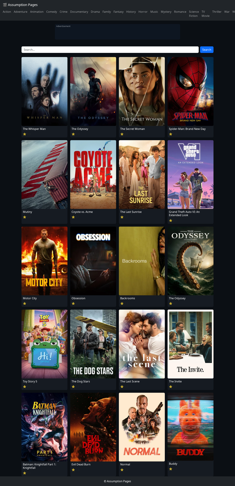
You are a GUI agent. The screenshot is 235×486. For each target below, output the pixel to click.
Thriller (217, 12)
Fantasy (119, 12)
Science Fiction (194, 14)
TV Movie (206, 14)
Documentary (79, 12)
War (227, 12)
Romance (180, 12)
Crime (63, 12)
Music (154, 12)
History (131, 12)
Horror (143, 12)
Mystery (166, 12)
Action (7, 12)
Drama (95, 12)
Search (206, 50)
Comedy (51, 12)
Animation (37, 12)
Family (107, 12)
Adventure (20, 12)
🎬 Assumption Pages (20, 4)
